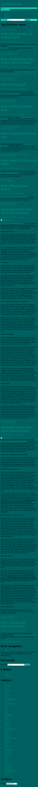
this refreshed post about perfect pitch (18, 92)
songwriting (25, 154)
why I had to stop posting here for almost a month (19, 440)
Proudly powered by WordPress (10, 785)
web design (7, 767)
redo (16, 52)
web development (10, 772)
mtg (5, 743)
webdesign (9, 769)
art (5, 687)
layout (6, 731)
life (2, 100)
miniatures (6, 740)
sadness (6, 760)
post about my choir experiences (10, 173)
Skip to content (14, 10)
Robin (12, 41)
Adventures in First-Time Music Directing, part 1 (17, 428)
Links (6, 15)
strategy (7, 764)
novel (5, 747)
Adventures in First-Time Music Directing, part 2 (17, 210)
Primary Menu (5, 10)
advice (3, 52)
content (6, 701)
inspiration (13, 154)
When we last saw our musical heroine (12, 223)
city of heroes (8, 695)
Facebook (7, 675)
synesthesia (17, 127)
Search (3, 8)
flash (5, 710)
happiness (6, 718)
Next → (8, 650)
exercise (6, 707)
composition (4, 641)
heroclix (7, 722)
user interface (8, 766)
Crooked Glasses (11, 3)
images (5, 726)
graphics (6, 717)
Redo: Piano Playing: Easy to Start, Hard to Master (17, 60)
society (6, 762)
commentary (10, 699)
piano (14, 78)
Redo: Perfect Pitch (13, 84)
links (7, 735)
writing (7, 774)
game (6, 712)
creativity (3, 127)
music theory (11, 52)
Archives (3, 783)
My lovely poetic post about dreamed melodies (14, 196)
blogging (6, 693)
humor (7, 724)
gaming (8, 714)
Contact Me (7, 16)
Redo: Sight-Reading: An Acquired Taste (17, 35)
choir (2, 179)
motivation (7, 741)
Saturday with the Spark (8, 29)
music (6, 52)
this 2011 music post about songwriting (24, 635)
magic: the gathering (11, 738)
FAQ (5, 13)
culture (6, 705)
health (5, 720)
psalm (5, 755)
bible (7, 689)
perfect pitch (9, 100)
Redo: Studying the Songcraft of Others (13, 624)
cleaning (6, 697)
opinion (10, 78)
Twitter (6, 674)
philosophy (8, 754)
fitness (6, 709)
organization (8, 752)
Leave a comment (20, 41)
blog (5, 692)
